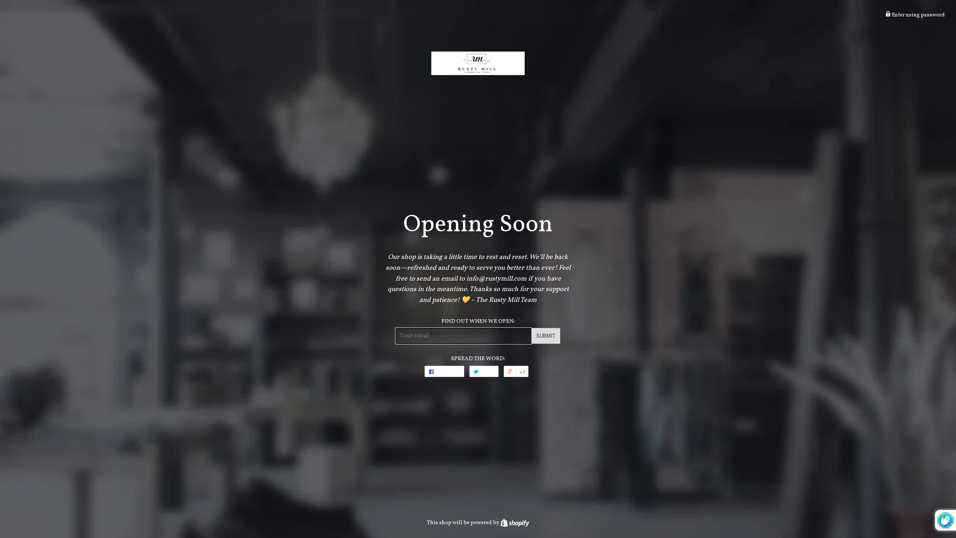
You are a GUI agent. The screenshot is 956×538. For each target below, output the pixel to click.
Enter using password (918, 15)
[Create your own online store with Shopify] (514, 522)
